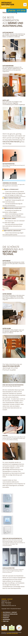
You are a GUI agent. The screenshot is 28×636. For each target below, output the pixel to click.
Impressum (6, 616)
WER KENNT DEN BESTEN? (12, 633)
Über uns (5, 621)
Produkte (6, 617)
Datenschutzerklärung (10, 614)
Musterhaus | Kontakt (10, 612)
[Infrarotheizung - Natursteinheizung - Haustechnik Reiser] (7, 4)
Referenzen (6, 619)
